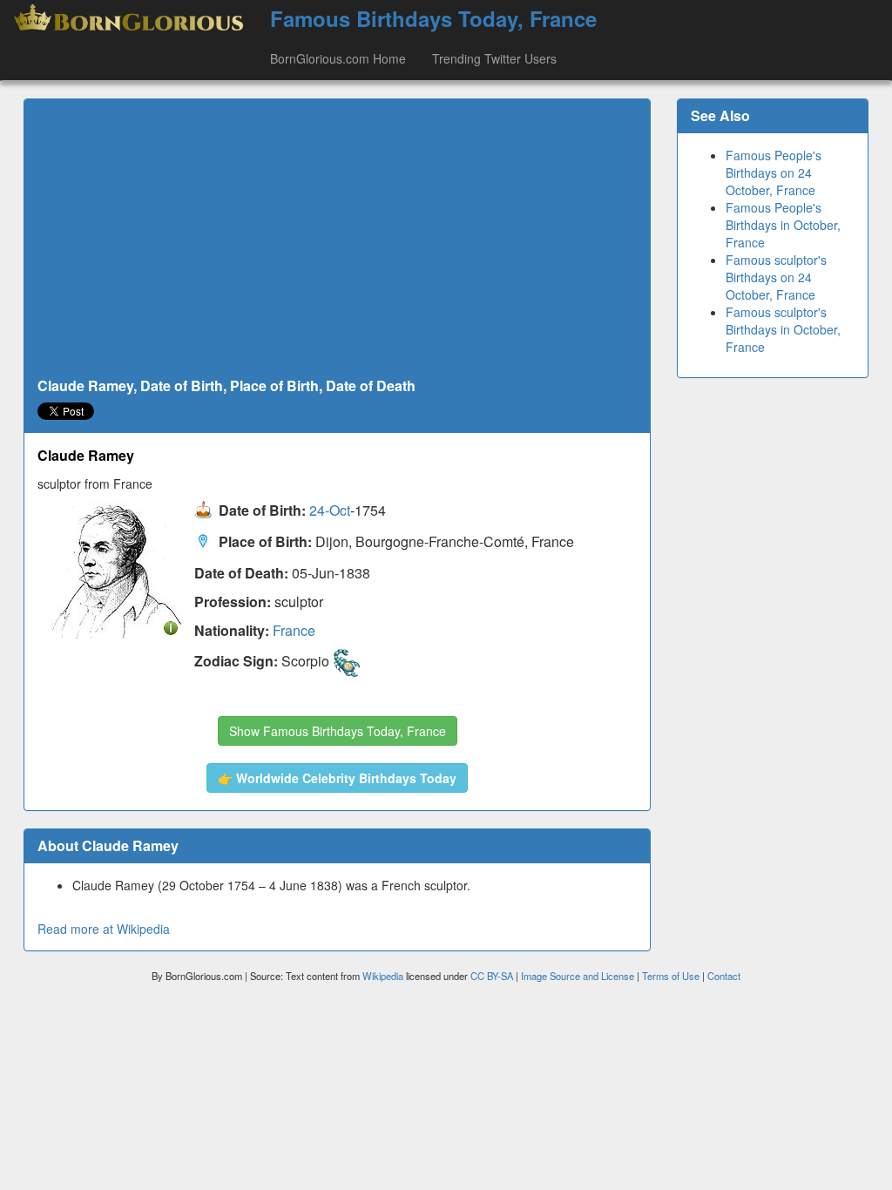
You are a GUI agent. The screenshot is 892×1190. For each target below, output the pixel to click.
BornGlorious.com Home (338, 58)
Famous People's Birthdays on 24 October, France (773, 172)
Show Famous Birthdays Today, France (337, 731)
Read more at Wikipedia (103, 928)
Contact (723, 976)
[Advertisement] (337, 239)
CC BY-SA (491, 976)
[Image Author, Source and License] (171, 627)
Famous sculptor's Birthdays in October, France (783, 329)
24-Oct (329, 510)
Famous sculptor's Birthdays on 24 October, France (776, 277)
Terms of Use (672, 976)
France (294, 630)
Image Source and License (577, 976)
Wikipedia (382, 976)
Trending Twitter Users (494, 58)
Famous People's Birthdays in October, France (783, 225)
